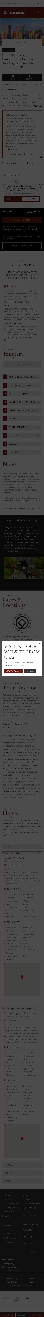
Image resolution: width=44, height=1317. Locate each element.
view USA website (13, 671)
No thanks (30, 671)
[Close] (39, 643)
